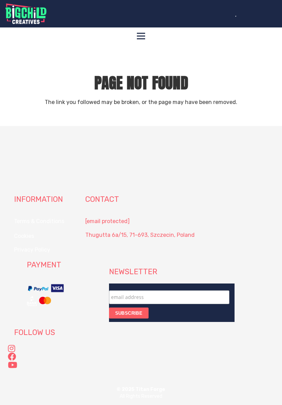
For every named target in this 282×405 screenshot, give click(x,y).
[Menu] (141, 36)
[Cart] (261, 13)
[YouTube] (12, 365)
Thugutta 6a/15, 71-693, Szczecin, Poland (140, 235)
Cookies (24, 236)
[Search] (223, 14)
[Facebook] (12, 357)
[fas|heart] (236, 13)
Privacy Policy (32, 249)
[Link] (26, 13)
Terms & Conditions (39, 221)
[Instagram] (11, 349)
